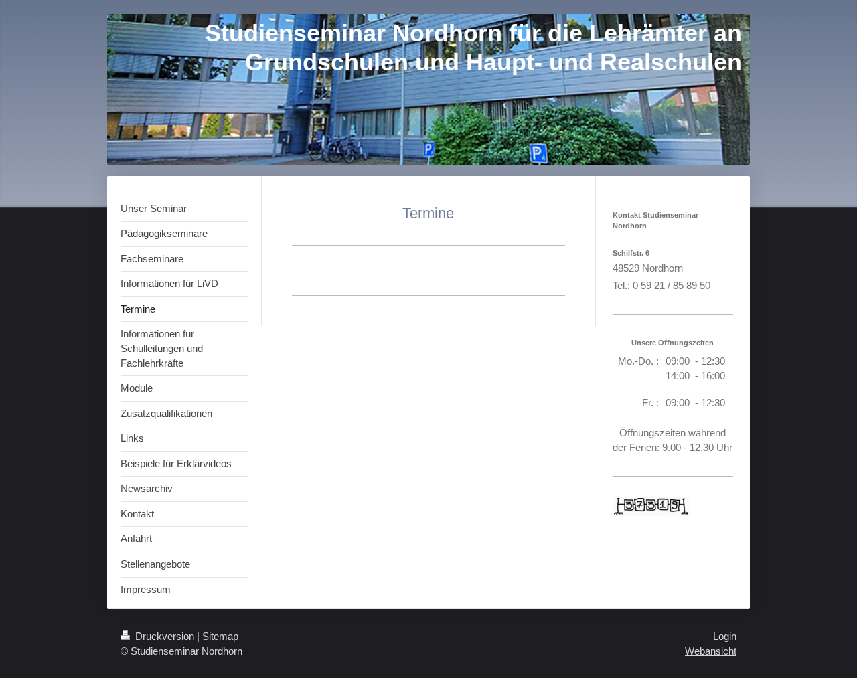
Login (724, 636)
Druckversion (165, 636)
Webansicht (710, 651)
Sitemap (220, 636)
